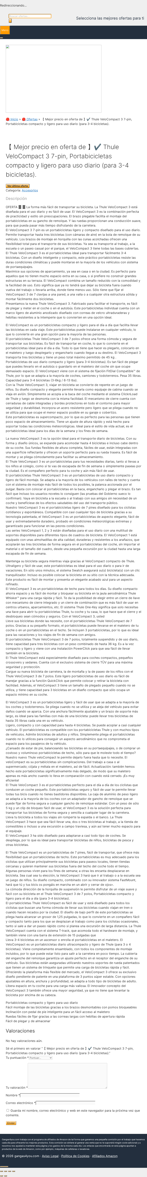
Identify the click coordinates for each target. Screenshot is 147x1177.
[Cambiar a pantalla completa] (5, 1171)
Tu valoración (17, 1087)
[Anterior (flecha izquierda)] (1, 1175)
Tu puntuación (17, 1058)
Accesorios (30, 190)
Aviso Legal (50, 1156)
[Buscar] (10, 21)
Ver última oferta (17, 185)
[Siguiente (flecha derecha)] (5, 1175)
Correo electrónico (21, 1103)
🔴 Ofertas (30, 119)
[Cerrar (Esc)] (13, 1171)
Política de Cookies (75, 1156)
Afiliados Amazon (105, 1156)
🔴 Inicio (12, 119)
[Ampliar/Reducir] (1, 1171)
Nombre (13, 1095)
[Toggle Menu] (1, 38)
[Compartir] (9, 1171)
